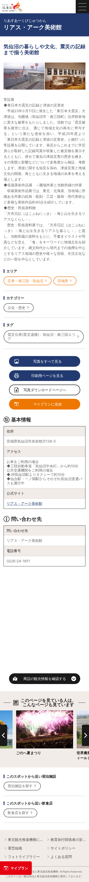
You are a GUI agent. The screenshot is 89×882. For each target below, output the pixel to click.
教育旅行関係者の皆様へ (68, 839)
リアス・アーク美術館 (24, 503)
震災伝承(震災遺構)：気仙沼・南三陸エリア (41, 336)
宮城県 (62, 281)
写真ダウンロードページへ (44, 390)
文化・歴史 (16, 307)
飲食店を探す (18, 812)
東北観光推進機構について (25, 839)
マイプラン (19, 868)
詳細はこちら (26, 712)
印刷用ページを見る (47, 375)
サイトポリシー (63, 848)
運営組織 (15, 848)
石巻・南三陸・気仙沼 (25, 281)
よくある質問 (61, 856)
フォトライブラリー (24, 856)
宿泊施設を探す (20, 786)
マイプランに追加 (47, 404)
